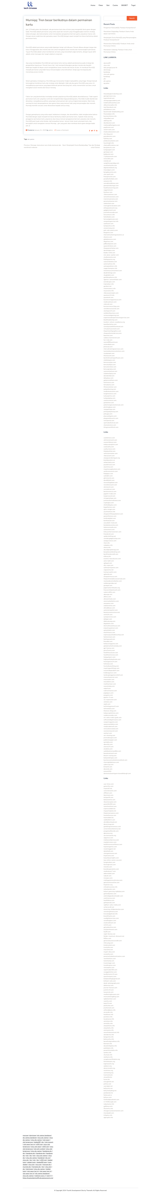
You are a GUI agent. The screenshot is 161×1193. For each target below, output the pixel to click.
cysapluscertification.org (112, 1059)
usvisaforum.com (109, 489)
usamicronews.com (110, 400)
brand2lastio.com (109, 916)
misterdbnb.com (109, 344)
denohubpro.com (109, 250)
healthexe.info (108, 1014)
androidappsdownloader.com (113, 896)
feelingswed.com (109, 639)
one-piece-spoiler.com (111, 255)
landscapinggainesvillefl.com (113, 675)
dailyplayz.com (108, 378)
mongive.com (108, 878)
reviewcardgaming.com (111, 315)
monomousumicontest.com (113, 271)
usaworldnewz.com (110, 442)
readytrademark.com (110, 726)
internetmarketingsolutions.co (114, 235)
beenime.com (108, 335)
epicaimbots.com (109, 630)
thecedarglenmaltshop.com (113, 94)
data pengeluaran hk (110, 68)
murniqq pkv (27, 1167)
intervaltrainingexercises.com (113, 349)
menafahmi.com (109, 682)
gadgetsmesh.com (110, 210)
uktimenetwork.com (110, 440)
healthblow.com (109, 900)
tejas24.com (108, 1003)
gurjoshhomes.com (110, 516)
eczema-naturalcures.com (112, 559)
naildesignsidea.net (110, 583)
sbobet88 (37, 1142)
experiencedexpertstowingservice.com (117, 318)
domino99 (107, 63)
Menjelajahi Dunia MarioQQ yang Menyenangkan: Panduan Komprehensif (120, 39)
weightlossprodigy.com (111, 163)
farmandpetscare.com (111, 219)
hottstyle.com (108, 664)
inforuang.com (108, 943)
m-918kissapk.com (110, 1102)
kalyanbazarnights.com (111, 858)
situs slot (107, 65)
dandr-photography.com (112, 983)
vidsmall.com (108, 304)
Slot (107, 5)
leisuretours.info (109, 215)
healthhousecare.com (111, 653)
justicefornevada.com (111, 212)
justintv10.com (109, 990)
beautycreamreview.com (112, 612)
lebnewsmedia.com (110, 527)
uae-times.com (109, 784)
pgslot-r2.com (108, 697)
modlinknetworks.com (111, 391)
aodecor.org (108, 1066)
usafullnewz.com (109, 438)
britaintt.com (108, 767)
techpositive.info (109, 226)
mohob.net (107, 161)
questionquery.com (110, 976)
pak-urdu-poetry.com (111, 230)
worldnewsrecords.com (111, 309)
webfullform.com (109, 820)
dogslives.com (108, 241)
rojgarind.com (108, 190)
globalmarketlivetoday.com (113, 646)
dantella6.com (108, 851)
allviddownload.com (110, 822)
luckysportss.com (109, 396)
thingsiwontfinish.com (111, 427)
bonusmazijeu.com (110, 362)
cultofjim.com (108, 476)
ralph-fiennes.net (109, 934)
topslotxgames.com (110, 847)
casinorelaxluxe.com (110, 371)
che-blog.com (108, 134)
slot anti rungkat (39, 1149)
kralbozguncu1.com (110, 673)
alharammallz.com (110, 599)
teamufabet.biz (109, 818)
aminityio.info (108, 1021)
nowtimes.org (108, 1070)
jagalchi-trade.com (110, 494)
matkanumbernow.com (111, 840)
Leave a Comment (62, 130)
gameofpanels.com (110, 894)
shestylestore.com (110, 425)
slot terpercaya (28, 1142)
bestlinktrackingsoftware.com (113, 358)
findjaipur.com (108, 474)
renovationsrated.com (111, 729)
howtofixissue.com (110, 815)
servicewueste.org (110, 835)
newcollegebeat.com (111, 483)
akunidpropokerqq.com (111, 550)
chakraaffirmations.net (111, 145)
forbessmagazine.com (111, 644)
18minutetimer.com (110, 194)
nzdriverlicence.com (110, 691)
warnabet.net (108, 1086)
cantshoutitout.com (110, 806)
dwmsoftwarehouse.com (112, 626)
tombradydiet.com (110, 518)
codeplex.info (108, 545)
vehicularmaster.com (111, 453)
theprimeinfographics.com (112, 331)
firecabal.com (108, 641)
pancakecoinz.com (110, 136)
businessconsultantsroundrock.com (115, 760)
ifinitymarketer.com (110, 387)
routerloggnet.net (110, 849)
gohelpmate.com (109, 903)
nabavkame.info (109, 1104)
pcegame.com (108, 695)
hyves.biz (107, 1079)
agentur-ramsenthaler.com (113, 280)
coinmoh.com (108, 615)
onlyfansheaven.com (110, 929)
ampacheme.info (109, 1026)
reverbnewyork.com (110, 485)
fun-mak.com (108, 340)
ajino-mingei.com (109, 509)
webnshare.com (109, 203)
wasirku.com (108, 1001)
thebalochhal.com (109, 451)
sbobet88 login (42, 1162)
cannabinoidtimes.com (111, 183)
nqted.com (107, 688)
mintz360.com (108, 159)
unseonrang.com (109, 228)
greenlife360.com (110, 804)
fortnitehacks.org (109, 1061)
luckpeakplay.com (109, 398)
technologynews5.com (111, 706)
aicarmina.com (108, 467)
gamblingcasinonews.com (112, 827)
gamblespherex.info (110, 277)
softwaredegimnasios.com (112, 720)
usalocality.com (109, 447)
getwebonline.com (110, 927)
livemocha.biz (108, 1075)
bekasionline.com (109, 800)
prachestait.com (109, 1008)
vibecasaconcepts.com (111, 293)
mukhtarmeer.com (110, 684)
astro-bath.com (109, 561)
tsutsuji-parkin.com (110, 572)
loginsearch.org (109, 1064)
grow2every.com (109, 650)
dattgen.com (108, 619)
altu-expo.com (108, 565)
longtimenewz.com (110, 394)
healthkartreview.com (111, 655)
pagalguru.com (108, 693)
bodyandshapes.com (110, 758)
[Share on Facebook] (89, 131)
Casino (115, 5)
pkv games (31, 139)
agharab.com (108, 574)
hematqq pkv (36, 1167)
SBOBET (124, 5)
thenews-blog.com (110, 711)
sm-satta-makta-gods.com (112, 718)
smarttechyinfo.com (110, 165)
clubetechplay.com (110, 374)
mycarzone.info (109, 291)
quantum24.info (109, 295)
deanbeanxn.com (109, 123)
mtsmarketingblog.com (111, 997)
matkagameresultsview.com (113, 880)
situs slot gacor (36, 1147)
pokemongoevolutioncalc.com (114, 405)
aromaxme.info (109, 1030)
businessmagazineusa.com (112, 300)
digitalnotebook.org (110, 168)
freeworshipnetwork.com (112, 590)
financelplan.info (109, 114)
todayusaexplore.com (111, 444)
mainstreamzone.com (111, 199)
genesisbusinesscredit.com (113, 941)
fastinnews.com (109, 382)
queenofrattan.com (110, 246)
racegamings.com (109, 409)
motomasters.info (110, 288)
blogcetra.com (108, 233)
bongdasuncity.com (110, 172)
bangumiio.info (108, 1037)
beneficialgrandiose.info (112, 1041)
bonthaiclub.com (109, 521)
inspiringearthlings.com (111, 668)
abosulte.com (108, 744)
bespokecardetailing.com (112, 552)
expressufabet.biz (109, 809)
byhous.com (108, 1097)
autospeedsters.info (110, 266)
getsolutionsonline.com (111, 882)
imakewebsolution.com (111, 132)
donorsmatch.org (109, 1068)
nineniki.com (108, 867)
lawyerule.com (108, 992)
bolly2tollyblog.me (110, 1091)
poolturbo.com (108, 1006)
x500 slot (39, 1144)
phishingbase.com (110, 407)
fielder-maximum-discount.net (114, 936)
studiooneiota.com (110, 257)
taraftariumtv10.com (110, 974)
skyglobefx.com (109, 275)
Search (132, 18)
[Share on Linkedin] (96, 131)
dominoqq (107, 70)
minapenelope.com (110, 498)
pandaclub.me (108, 1093)
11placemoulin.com (110, 156)
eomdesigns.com (109, 282)
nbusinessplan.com (110, 802)
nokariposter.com (109, 889)
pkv (105, 79)
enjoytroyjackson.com (111, 628)
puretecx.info (108, 1017)
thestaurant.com (109, 356)
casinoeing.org (108, 1073)
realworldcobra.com (110, 262)
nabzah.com (107, 876)
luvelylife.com (108, 947)
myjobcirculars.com (110, 842)
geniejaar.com (108, 152)
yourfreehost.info (109, 512)
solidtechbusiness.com (111, 313)
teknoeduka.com (109, 709)
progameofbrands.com (111, 831)
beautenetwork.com (110, 753)
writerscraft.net (109, 907)
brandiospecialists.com (111, 869)
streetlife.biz (108, 1077)
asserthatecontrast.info (111, 1032)
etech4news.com (109, 632)
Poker (101, 5)
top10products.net (110, 107)
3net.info (107, 543)
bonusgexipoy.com (110, 369)
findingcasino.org (109, 259)
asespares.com (109, 603)
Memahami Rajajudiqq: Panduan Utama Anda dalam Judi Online (119, 32)
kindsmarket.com (109, 945)
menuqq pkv (47, 1165)
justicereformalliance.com (112, 500)
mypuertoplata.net (110, 811)
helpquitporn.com (109, 657)
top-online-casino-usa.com (113, 860)
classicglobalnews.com (111, 762)
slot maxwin (49, 1142)
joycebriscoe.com (109, 465)
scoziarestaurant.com (111, 731)
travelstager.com (109, 963)
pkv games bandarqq (44, 1135)
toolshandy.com (109, 961)
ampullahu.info (109, 1028)
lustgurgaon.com (109, 150)
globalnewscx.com (110, 239)
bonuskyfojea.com (110, 365)
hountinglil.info (109, 143)
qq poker (106, 83)
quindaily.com (108, 742)
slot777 (49, 1176)
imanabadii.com (109, 1113)
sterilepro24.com (109, 311)
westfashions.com (110, 959)
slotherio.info (108, 1057)
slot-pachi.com (108, 174)
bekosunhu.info (109, 1039)
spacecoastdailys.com (111, 724)
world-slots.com (109, 130)
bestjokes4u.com (109, 147)
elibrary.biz (107, 556)
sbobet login (31, 1162)
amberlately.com (109, 462)
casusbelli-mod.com (110, 523)
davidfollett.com (109, 480)
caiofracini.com (108, 224)
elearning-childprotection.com (114, 909)
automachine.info (109, 264)
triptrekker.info (109, 284)
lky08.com (107, 932)
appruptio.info (108, 1117)
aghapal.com (108, 563)
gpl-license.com (109, 648)
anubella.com (108, 749)
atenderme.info (109, 1035)
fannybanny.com (109, 385)
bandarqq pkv (47, 1151)
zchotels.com (108, 702)
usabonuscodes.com (110, 715)
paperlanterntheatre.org (112, 588)
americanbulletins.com (111, 601)
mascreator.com (109, 679)
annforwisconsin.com (111, 471)
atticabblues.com (109, 608)
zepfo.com (107, 704)
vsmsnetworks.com (110, 791)
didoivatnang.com (109, 621)
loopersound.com (109, 496)
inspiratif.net (108, 788)
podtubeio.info (108, 1048)
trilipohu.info (108, 1115)
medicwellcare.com (110, 302)
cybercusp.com (108, 765)
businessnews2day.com (112, 306)
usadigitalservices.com (111, 918)
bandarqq (107, 72)
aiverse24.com (108, 747)
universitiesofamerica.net (112, 829)
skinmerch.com (109, 487)
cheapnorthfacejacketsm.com (113, 514)
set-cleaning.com (109, 735)
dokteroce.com (108, 985)
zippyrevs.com (108, 838)
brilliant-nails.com (110, 981)
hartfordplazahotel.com (111, 1100)
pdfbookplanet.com (110, 244)
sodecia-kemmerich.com (112, 338)
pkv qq (47, 1158)
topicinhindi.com (109, 98)
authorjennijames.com (111, 568)
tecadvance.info (109, 1019)
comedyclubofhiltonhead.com (113, 327)
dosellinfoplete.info (110, 1046)
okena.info (107, 547)
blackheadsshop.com (110, 320)
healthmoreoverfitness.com (113, 844)
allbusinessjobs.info (110, 105)
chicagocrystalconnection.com (113, 1111)
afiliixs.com (107, 597)
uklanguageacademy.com (112, 100)
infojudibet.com (109, 118)
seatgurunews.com (110, 541)
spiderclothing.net (110, 536)
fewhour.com (108, 192)
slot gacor (46, 1140)
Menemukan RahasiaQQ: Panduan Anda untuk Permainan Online (119, 45)
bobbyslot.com (108, 154)
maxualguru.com (109, 170)
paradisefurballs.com (111, 179)
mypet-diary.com (109, 952)
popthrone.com (109, 127)
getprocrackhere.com (111, 380)
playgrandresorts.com (111, 418)
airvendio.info (108, 1012)
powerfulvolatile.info (111, 1050)
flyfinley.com (108, 139)
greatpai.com (108, 585)
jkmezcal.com (108, 347)
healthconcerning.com (111, 188)
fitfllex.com (107, 938)
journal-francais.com (110, 988)
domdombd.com (109, 376)
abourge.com (108, 594)
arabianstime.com (109, 606)
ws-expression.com (110, 700)
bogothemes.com (109, 507)
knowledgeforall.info (110, 914)
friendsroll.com (109, 534)
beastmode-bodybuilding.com (114, 112)
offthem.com (108, 793)
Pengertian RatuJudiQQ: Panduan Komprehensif (120, 28)
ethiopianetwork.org (110, 208)
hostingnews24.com (110, 662)
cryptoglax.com (109, 503)
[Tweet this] (92, 131)
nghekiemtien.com (110, 999)
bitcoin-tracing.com (110, 756)
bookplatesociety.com (111, 525)
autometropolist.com (111, 610)
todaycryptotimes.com (111, 713)
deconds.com (108, 769)
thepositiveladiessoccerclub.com (114, 579)
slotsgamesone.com (110, 853)
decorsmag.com (109, 824)
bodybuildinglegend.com (112, 979)
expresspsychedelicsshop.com (114, 635)
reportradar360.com (110, 970)
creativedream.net (110, 923)
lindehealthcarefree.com (112, 103)
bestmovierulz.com (110, 491)
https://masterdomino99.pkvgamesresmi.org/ (38, 1178)
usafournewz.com (109, 449)
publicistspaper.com (110, 740)
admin (51, 130)
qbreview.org (108, 833)
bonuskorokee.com (110, 367)
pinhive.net (107, 1084)
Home (93, 5)
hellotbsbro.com (109, 217)
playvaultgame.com (110, 416)
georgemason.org (109, 96)
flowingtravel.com (110, 865)
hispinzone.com (109, 856)
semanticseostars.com (111, 197)
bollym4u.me (108, 1088)
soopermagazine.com (111, 722)
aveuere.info (108, 181)
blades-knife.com (109, 253)
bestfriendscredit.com (111, 554)
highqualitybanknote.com (112, 659)
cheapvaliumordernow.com (113, 333)
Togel (133, 5)
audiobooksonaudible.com (112, 751)
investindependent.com (111, 671)
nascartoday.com (109, 686)
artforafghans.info (109, 1010)
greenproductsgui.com (111, 186)
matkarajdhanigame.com (112, 125)
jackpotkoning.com (110, 389)
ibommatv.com (108, 795)
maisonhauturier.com (111, 677)
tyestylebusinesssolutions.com (114, 351)
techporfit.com (108, 797)
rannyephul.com (109, 968)
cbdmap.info (108, 121)
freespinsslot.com (110, 177)
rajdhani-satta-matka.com (112, 905)
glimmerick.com (109, 478)
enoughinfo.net (109, 1082)
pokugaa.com (108, 414)
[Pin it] (94, 131)
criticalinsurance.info (110, 887)
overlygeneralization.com (112, 206)
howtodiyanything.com (111, 666)
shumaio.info (108, 1055)
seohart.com (108, 733)
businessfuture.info (110, 116)
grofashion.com (109, 403)
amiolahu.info (108, 1023)
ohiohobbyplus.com (110, 505)
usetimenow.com (109, 898)
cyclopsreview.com (110, 617)
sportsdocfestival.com (111, 423)
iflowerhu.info (108, 1108)
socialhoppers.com (110, 921)
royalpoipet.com (109, 353)
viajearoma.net (108, 570)
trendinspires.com (110, 965)
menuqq (25, 1135)
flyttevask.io (108, 1095)
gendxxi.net (107, 286)
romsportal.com (109, 421)
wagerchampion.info (110, 268)
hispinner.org (108, 885)
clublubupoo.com (109, 360)
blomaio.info (108, 1044)
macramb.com (108, 950)
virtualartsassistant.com (112, 329)
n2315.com (107, 925)
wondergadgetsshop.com (112, 538)
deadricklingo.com (110, 273)
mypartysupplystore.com (112, 469)
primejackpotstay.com (111, 412)
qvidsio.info (107, 1053)
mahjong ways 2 (40, 1176)
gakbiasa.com (108, 1106)
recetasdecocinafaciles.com (113, 581)
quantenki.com (108, 297)
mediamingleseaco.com (111, 994)
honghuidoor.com (109, 862)
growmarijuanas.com (110, 201)
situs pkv (26, 1160)
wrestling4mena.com (111, 912)
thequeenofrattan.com (111, 248)
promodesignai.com (110, 738)
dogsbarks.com (109, 624)
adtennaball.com (109, 874)
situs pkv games (109, 74)
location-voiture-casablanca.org (114, 322)
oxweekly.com (108, 954)
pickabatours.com (109, 109)
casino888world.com (111, 342)
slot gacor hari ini (29, 1144)
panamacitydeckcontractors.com (114, 956)
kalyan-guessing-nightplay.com (114, 891)
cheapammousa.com (110, 577)
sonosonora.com (109, 530)
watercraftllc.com (109, 592)
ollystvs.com (108, 237)
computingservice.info (111, 221)
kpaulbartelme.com (110, 324)
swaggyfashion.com (110, 972)
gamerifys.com (108, 786)
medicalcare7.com (110, 871)
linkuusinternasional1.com (112, 532)
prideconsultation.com (111, 141)
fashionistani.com (109, 637)
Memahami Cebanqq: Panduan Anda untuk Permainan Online (118, 51)
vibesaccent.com (109, 456)
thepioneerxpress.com (111, 813)
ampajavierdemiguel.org (112, 458)
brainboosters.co (109, 460)
